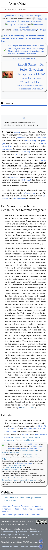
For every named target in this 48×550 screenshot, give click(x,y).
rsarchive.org (28, 440)
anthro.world (36, 21)
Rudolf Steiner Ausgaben (13, 467)
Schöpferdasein (19, 198)
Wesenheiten (29, 193)
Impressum (35, 546)
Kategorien (5, 506)
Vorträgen (41, 30)
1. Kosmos (6, 509)
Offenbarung (30, 140)
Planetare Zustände (20, 506)
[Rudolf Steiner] (3, 444)
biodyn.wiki (22, 24)
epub (37, 437)
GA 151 (25, 434)
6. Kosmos (27, 509)
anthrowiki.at (11, 21)
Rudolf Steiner (10, 431)
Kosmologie (36, 506)
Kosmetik (21, 137)
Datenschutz (6, 546)
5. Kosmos (17, 509)
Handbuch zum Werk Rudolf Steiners (15, 478)
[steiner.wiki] (37, 24)
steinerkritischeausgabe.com (19, 465)
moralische (7, 149)
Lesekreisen (16, 30)
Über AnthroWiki (20, 546)
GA (21, 448)
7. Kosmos (38, 509)
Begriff (43, 160)
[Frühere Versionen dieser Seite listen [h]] (39, 109)
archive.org (9, 440)
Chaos (17, 154)
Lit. (19, 407)
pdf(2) (18, 437)
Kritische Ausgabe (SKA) (23, 463)
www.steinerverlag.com (10, 453)
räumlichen (14, 177)
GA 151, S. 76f (27, 407)
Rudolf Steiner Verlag (30, 448)
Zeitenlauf (41, 137)
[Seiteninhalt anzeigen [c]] (2, 109)
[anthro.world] (24, 21)
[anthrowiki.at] (40, 18)
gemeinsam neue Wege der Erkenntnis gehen (24, 15)
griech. (17, 132)
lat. (23, 165)
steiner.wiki (24, 27)
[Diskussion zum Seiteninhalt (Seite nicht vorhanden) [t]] (7, 109)
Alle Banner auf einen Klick (24, 58)
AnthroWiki (17, 3)
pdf (11, 437)
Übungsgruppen (29, 30)
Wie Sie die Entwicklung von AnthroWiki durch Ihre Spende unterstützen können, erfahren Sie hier (22, 38)
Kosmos (5, 511)
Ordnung (26, 151)
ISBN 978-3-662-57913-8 (34, 428)
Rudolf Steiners (33, 444)
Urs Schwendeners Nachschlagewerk (19, 479)
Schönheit (26, 180)
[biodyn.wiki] (11, 24)
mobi (31, 437)
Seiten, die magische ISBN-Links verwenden (21, 514)
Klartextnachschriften (9, 469)
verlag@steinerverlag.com (28, 450)
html (25, 437)
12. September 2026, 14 (31, 74)
